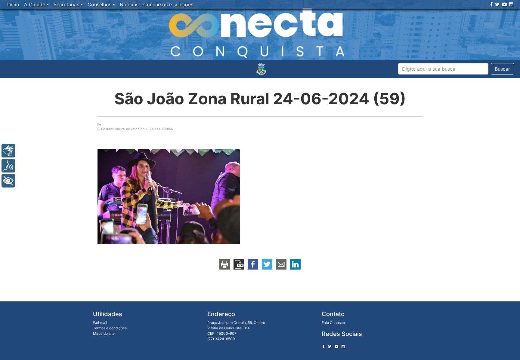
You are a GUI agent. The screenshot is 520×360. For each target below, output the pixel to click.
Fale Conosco (333, 322)
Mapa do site (104, 333)
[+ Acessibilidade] (8, 181)
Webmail (100, 322)
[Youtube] (504, 4)
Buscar (502, 69)
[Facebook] (491, 4)
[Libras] (8, 150)
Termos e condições (110, 328)
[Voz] (8, 165)
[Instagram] (511, 4)
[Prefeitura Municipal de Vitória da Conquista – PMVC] (261, 69)
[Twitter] (497, 4)
